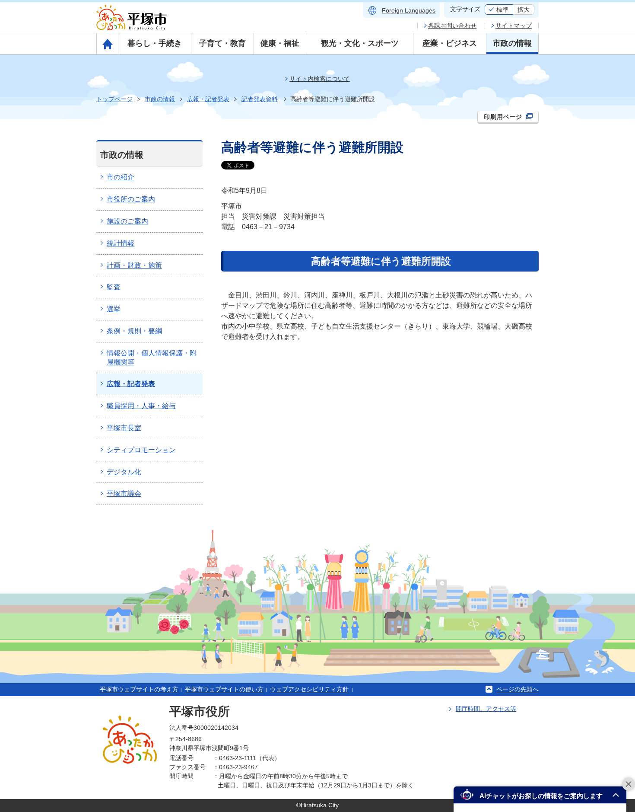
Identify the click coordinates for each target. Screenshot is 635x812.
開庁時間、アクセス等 (486, 708)
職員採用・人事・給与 (141, 405)
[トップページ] (107, 43)
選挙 (114, 309)
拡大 (524, 9)
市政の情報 (512, 43)
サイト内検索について (319, 78)
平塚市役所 (199, 711)
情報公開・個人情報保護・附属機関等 (152, 357)
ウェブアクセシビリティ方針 (309, 689)
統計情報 (120, 243)
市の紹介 (120, 177)
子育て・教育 (222, 43)
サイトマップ (513, 25)
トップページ (114, 99)
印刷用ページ (504, 116)
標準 (502, 9)
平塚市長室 (124, 428)
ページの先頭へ (517, 689)
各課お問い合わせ (452, 25)
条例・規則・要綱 (134, 331)
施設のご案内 (127, 221)
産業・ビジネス (449, 43)
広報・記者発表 (208, 99)
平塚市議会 (124, 493)
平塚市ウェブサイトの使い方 (224, 689)
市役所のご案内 (131, 199)
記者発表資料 (259, 99)
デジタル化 (124, 472)
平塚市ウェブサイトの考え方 (139, 689)
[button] (540, 795)
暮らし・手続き (154, 43)
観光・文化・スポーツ (360, 43)
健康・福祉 (279, 43)
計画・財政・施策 (134, 265)
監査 (114, 287)
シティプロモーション (141, 450)
